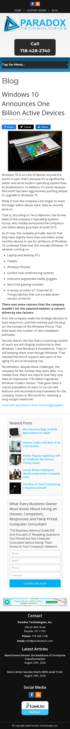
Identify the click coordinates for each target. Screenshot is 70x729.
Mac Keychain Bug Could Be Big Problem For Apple (40, 431)
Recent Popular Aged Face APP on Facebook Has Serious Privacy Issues (41, 459)
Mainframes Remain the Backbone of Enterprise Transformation (34, 657)
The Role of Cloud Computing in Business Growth (41, 485)
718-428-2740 (35, 50)
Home (18, 10)
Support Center (36, 10)
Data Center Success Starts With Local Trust (35, 672)
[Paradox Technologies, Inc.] (35, 24)
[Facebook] (32, 4)
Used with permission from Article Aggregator (33, 405)
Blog (55, 10)
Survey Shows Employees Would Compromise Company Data (41, 473)
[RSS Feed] (38, 4)
